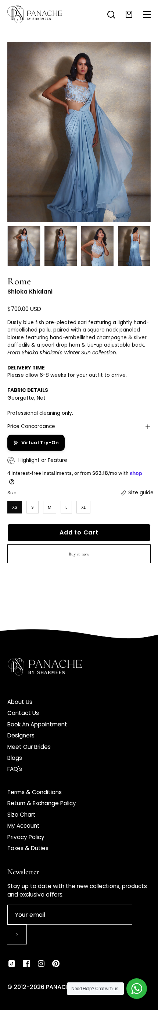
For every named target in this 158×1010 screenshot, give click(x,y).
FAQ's (14, 769)
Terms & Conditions (34, 792)
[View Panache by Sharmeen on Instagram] (41, 963)
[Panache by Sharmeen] (34, 14)
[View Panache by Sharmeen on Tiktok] (11, 963)
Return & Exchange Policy (41, 803)
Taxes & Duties (28, 848)
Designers (21, 735)
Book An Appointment (37, 724)
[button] (111, 14)
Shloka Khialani (30, 291)
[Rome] (23, 246)
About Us (19, 702)
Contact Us (23, 713)
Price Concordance (31, 426)
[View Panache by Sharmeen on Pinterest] (55, 963)
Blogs (14, 758)
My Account (23, 826)
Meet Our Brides (29, 747)
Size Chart (21, 814)
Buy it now (79, 554)
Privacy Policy (25, 837)
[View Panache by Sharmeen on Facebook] (26, 963)
